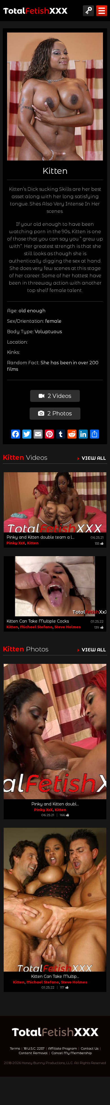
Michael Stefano (36, 627)
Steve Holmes (67, 627)
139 (96, 627)
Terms (15, 1048)
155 (97, 543)
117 (62, 987)
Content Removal (33, 1053)
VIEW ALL (94, 458)
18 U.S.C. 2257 (34, 1048)
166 (62, 815)
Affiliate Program (62, 1048)
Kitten (33, 543)
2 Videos (58, 396)
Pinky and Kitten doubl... (55, 804)
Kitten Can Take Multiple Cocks (37, 621)
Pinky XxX (15, 543)
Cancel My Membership (71, 1053)
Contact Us (89, 1048)
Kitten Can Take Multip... (55, 976)
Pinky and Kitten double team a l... (40, 537)
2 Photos (59, 413)
